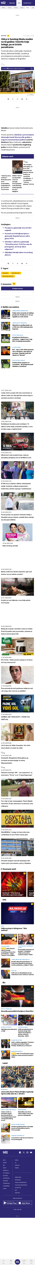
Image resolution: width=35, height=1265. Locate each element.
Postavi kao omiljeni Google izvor (13, 68)
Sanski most (16, 273)
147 (8, 311)
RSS (16, 1190)
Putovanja (6, 1173)
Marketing (18, 1177)
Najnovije (12, 3)
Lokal (4, 1188)
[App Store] (25, 1203)
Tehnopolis (6, 1183)
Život (4, 1168)
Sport (5, 1162)
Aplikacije (18, 1187)
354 (8, 335)
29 (8, 360)
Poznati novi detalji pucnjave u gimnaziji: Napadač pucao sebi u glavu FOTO (17, 236)
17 (8, 323)
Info (4, 1160)
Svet (2, 926)
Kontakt (17, 1193)
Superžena (6, 1178)
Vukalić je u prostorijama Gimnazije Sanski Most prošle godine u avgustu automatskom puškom (17, 137)
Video (16, 1160)
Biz (4, 1165)
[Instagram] (27, 1152)
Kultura (5, 1175)
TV (15, 1162)
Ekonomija (4, 1089)
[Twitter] (24, 1152)
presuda (5, 273)
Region (3, 35)
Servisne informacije (17, 1135)
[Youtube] (31, 1152)
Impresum (18, 1180)
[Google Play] (10, 1203)
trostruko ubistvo (8, 276)
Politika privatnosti (21, 1185)
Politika (14, 970)
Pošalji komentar (17, 288)
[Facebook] (20, 1152)
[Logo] (3, 3)
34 (32, 1016)
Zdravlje (6, 1170)
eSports (5, 1181)
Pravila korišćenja (20, 1182)
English (17, 1165)
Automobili (6, 1186)
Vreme (17, 1168)
